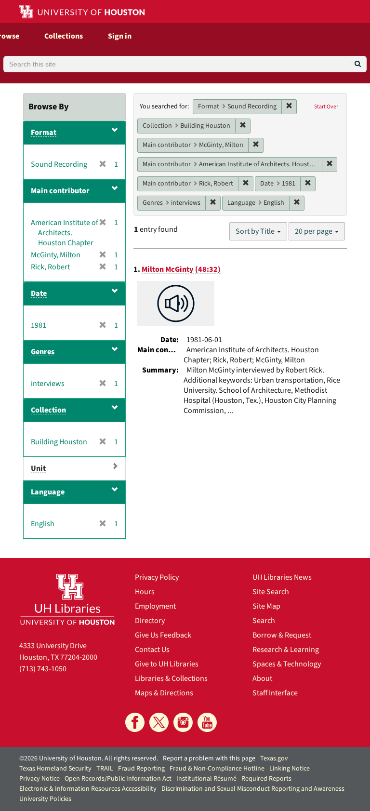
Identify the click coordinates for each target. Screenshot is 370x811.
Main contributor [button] (60, 191)
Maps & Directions (164, 693)
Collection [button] (48, 410)
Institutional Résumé (206, 779)
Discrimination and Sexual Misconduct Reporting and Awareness (252, 789)
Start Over (326, 107)
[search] (358, 64)
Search (263, 620)
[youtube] (207, 722)
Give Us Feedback (163, 635)
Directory (150, 620)
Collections (63, 36)
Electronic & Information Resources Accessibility (88, 789)
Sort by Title (256, 231)
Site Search (270, 591)
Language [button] (48, 492)
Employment (155, 606)
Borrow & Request (281, 635)
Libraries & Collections (171, 678)
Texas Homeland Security (55, 768)
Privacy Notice (39, 779)
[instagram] (183, 722)
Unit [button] (38, 468)
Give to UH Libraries (166, 664)
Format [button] (43, 132)
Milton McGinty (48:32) (181, 269)
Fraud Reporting (141, 768)
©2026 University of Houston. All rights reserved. (88, 758)
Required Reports (266, 779)
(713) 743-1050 (42, 669)
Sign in (120, 36)
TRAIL (104, 768)
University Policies (45, 799)
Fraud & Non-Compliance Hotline (217, 768)
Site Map (266, 606)
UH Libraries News (282, 577)
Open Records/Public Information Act (118, 779)
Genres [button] (42, 351)
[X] (159, 722)
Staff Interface (275, 693)
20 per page (314, 231)
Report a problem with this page (209, 758)
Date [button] (39, 293)
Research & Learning (285, 649)
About (262, 678)
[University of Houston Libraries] (67, 599)
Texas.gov (274, 758)
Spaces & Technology (286, 664)
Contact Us (152, 649)
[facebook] (135, 722)
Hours (145, 591)
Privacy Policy (157, 577)
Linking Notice (289, 768)
